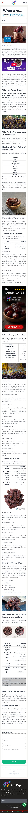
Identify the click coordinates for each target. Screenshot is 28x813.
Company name (7, 745)
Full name (5, 740)
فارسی (10, 811)
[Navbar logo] (14, 2)
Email (4, 736)
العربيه (20, 811)
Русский (15, 811)
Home (4, 14)
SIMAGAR (16, 807)
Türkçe (25, 811)
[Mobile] (24, 805)
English (5, 811)
